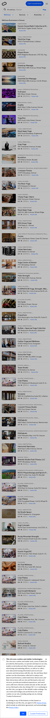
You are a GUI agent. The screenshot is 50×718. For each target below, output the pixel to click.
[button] (46, 659)
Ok (23, 713)
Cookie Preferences (38, 713)
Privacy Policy (13, 707)
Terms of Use (41, 703)
